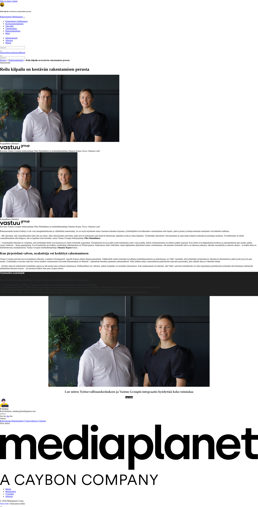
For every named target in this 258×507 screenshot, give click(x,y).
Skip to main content (8, 1)
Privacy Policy (4, 503)
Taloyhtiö (9, 26)
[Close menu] (1, 55)
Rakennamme (11, 17)
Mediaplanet (10, 491)
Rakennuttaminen (12, 31)
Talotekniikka (11, 28)
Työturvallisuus (31, 421)
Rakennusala (5, 421)
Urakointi (42, 421)
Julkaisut (9, 40)
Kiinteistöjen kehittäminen (16, 21)
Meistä (8, 43)
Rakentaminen (17, 421)
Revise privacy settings (17, 503)
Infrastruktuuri (11, 38)
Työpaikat (9, 494)
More (7, 33)
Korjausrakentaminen (14, 24)
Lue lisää (129, 397)
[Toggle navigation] (24, 17)
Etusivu (3, 60)
